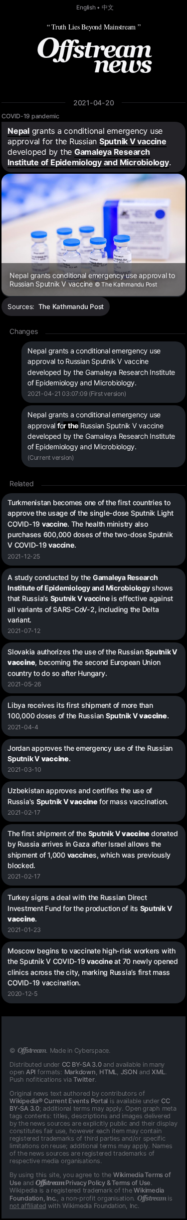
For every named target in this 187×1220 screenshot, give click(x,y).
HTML (108, 1072)
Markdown (80, 1072)
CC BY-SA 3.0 (82, 1064)
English (85, 7)
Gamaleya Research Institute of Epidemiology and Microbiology (88, 157)
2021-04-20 (93, 102)
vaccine (151, 141)
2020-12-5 (22, 993)
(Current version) (50, 457)
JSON (129, 1072)
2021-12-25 (23, 556)
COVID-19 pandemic (30, 116)
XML (158, 1072)
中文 (108, 7)
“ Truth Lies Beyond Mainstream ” (94, 26)
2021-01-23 (24, 929)
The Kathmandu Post (71, 306)
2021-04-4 (22, 727)
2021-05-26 (24, 684)
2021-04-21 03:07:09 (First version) (76, 393)
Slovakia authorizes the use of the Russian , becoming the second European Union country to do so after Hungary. (92, 662)
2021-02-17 (23, 812)
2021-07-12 (23, 630)
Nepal (18, 131)
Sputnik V (118, 141)
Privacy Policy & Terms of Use (93, 1183)
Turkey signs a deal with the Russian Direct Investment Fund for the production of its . (89, 908)
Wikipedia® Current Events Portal (58, 1101)
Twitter (83, 1079)
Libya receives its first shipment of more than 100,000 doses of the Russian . (88, 710)
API (30, 1072)
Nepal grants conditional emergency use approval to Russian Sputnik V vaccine (92, 279)
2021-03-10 (24, 769)
